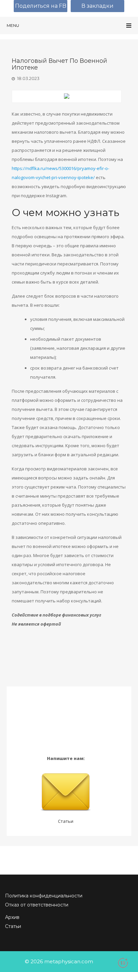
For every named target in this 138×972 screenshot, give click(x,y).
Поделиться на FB (40, 6)
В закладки (97, 6)
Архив (12, 917)
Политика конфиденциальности (43, 896)
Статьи (65, 821)
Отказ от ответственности (36, 905)
